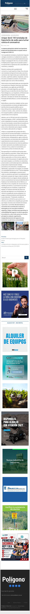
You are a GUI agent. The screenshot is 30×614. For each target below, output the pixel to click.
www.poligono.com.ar (16, 595)
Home (9, 602)
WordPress (3, 607)
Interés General (5, 35)
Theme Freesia (21, 606)
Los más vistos (15, 35)
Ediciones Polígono (17, 602)
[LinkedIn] (19, 586)
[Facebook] (10, 586)
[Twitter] (16, 586)
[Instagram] (13, 586)
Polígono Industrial (6, 606)
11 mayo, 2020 (5, 45)
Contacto (25, 602)
